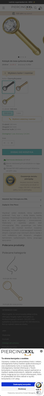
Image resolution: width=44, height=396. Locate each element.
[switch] (38, 392)
